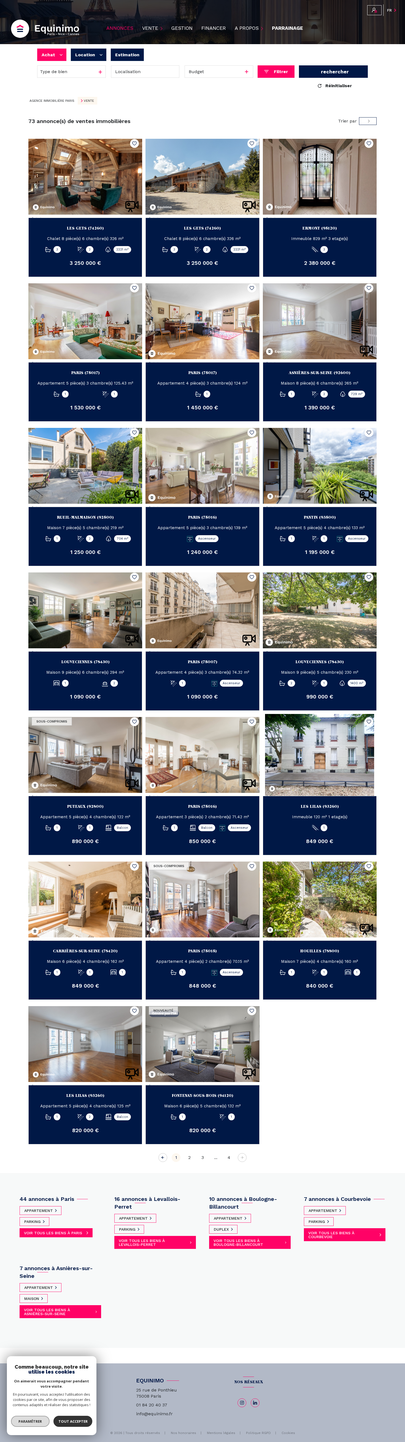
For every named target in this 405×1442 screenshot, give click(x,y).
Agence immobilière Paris (51, 101)
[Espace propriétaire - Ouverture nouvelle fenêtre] (374, 10)
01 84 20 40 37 (151, 1405)
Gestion (182, 28)
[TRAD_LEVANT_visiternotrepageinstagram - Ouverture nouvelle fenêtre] (241, 1402)
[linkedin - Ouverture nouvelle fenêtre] (255, 1402)
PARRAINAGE (287, 28)
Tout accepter (73, 1421)
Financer (213, 28)
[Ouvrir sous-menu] (162, 28)
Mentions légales (221, 1433)
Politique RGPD (258, 1433)
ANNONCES (119, 28)
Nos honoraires (183, 1433)
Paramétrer (30, 1421)
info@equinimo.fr (154, 1413)
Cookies (288, 1433)
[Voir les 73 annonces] (333, 71)
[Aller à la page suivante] (242, 1157)
